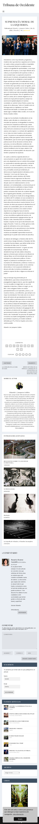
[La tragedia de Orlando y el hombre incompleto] (19, 529)
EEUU (10, 722)
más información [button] (18, 814)
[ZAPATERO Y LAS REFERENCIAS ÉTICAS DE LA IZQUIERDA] (6, 707)
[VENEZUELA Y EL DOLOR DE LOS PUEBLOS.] (6, 752)
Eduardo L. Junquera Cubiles (21, 28)
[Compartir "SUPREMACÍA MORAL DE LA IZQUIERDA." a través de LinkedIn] (25, 346)
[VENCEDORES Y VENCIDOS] (6, 730)
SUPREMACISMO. (9, 489)
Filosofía (16, 30)
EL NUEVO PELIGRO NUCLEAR (16, 736)
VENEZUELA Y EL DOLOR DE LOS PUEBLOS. (20, 750)
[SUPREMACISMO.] (19, 477)
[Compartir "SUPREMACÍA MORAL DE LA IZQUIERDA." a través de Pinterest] (21, 346)
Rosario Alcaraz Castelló (17, 561)
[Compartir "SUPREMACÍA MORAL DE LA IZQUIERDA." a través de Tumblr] (18, 346)
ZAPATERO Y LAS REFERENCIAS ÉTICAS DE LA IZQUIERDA (20, 706)
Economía (11, 715)
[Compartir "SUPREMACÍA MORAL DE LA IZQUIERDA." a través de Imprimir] (21, 349)
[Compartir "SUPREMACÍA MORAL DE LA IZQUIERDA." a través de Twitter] (10, 346)
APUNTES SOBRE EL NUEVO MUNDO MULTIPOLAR (21, 714)
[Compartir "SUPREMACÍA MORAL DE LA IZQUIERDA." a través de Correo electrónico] (18, 349)
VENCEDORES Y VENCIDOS (15, 728)
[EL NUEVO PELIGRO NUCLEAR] (6, 737)
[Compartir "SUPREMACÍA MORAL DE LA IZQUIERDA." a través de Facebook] (7, 346)
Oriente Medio (18, 715)
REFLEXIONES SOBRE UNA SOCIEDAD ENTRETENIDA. (16, 462)
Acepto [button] (20, 819)
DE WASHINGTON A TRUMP (16, 743)
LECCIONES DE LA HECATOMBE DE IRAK (19, 721)
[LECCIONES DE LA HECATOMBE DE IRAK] (6, 722)
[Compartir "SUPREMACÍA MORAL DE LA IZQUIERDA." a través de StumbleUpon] (32, 346)
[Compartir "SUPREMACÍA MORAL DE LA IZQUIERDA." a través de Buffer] (28, 346)
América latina (12, 752)
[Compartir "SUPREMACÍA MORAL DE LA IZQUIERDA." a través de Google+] (14, 346)
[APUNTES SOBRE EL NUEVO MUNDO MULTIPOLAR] (6, 715)
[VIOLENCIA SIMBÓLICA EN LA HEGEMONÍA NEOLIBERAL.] (6, 759)
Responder (22, 612)
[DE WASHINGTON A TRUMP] (6, 744)
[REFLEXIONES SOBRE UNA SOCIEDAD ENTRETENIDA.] (19, 449)
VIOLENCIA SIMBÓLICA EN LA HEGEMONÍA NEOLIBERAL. (19, 758)
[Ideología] (19, 503)
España (11, 709)
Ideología (7, 515)
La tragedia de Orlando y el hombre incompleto (18, 541)
